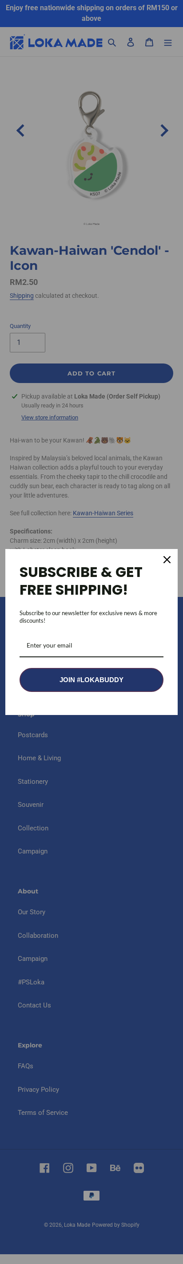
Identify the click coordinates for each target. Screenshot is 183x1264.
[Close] (167, 559)
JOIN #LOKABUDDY (91, 679)
